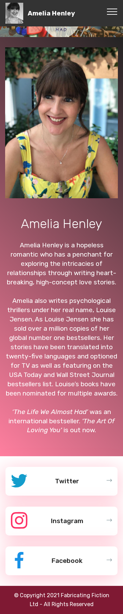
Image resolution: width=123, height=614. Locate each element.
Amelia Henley (51, 13)
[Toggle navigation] (112, 11)
